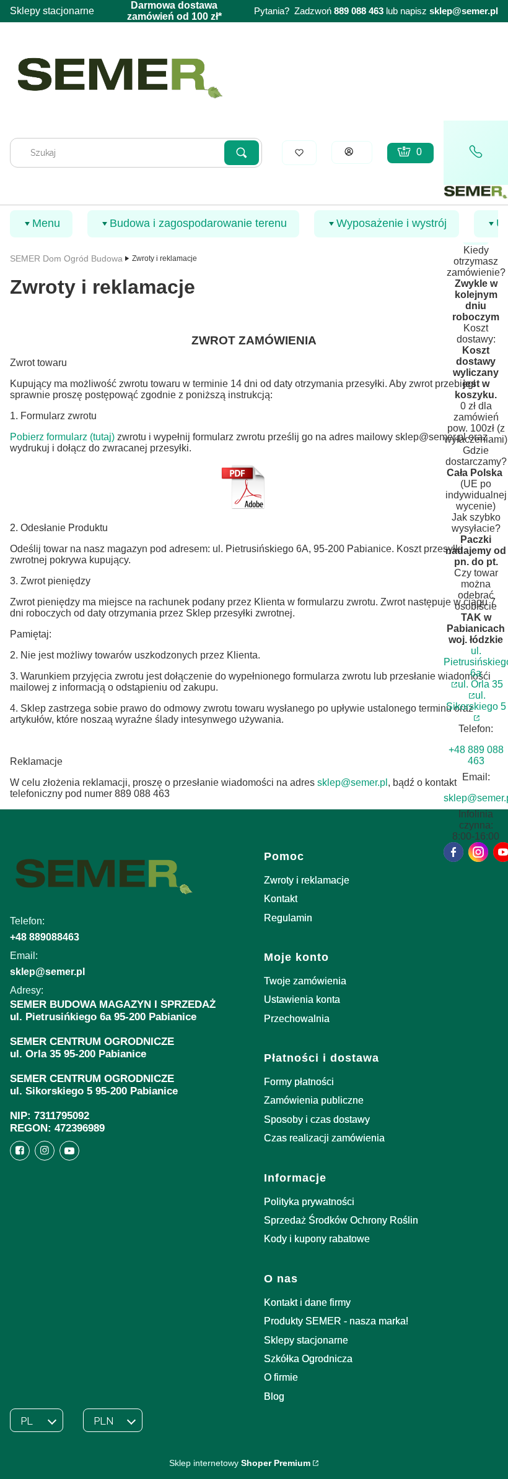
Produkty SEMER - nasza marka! (336, 1321)
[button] (241, 152)
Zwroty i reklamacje (306, 880)
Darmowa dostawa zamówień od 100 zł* (174, 11)
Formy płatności (299, 1081)
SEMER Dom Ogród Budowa (66, 258)
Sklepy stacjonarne (52, 11)
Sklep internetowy (239, 1463)
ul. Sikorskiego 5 (476, 701)
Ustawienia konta (302, 999)
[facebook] (453, 852)
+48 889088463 (44, 937)
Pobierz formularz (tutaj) (62, 437)
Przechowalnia (297, 1018)
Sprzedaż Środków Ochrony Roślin (341, 1220)
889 (341, 11)
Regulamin (288, 918)
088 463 (367, 11)
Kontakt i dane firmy (307, 1302)
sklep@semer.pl (463, 11)
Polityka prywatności (309, 1201)
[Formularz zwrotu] (243, 506)
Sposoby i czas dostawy (317, 1119)
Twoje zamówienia (305, 981)
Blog (274, 1396)
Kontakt (280, 898)
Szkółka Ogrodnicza (308, 1358)
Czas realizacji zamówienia (324, 1138)
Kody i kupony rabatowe (317, 1239)
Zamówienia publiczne (314, 1100)
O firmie (281, 1377)
